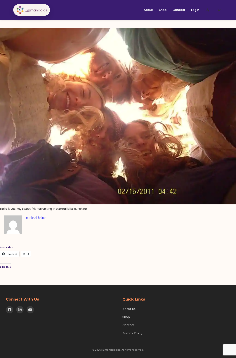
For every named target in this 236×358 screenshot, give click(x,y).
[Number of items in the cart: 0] (219, 10)
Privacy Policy (132, 333)
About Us (129, 309)
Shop (126, 317)
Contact (128, 325)
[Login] (207, 10)
